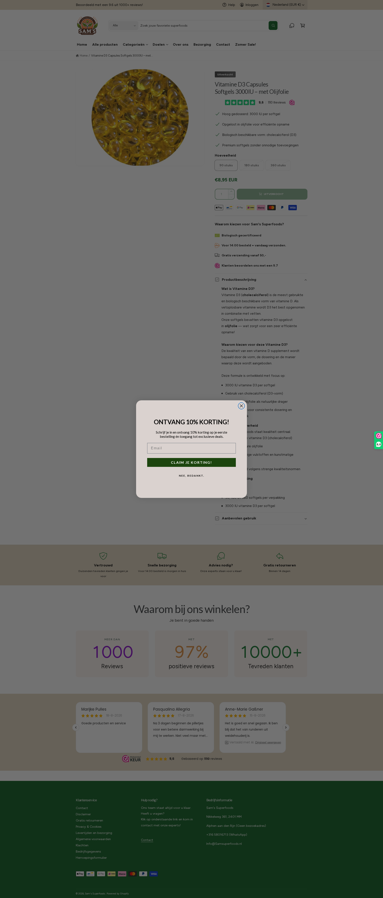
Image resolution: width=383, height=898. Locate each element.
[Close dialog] (241, 406)
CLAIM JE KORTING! (191, 462)
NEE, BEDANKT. (191, 475)
